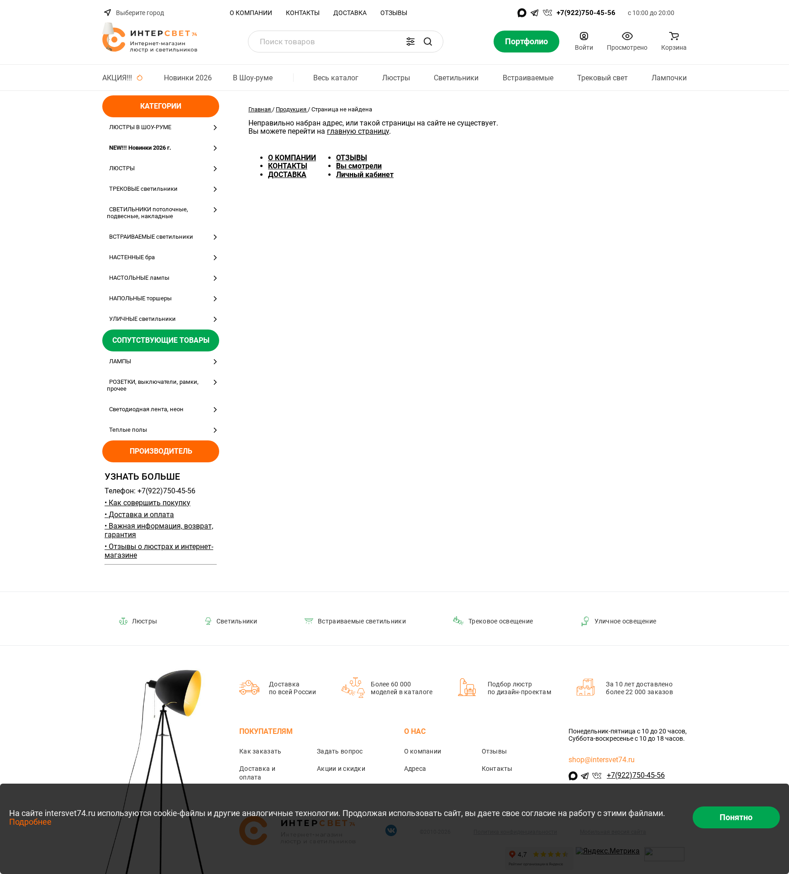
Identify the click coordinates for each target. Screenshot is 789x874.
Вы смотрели (359, 166)
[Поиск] (428, 41)
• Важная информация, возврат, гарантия (159, 530)
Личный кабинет (365, 174)
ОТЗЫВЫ (351, 157)
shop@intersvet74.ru (601, 759)
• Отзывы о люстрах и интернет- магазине (159, 551)
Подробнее (30, 822)
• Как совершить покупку (147, 502)
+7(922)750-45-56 (586, 13)
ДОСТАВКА (287, 174)
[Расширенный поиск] (410, 41)
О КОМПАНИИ (292, 157)
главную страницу (358, 131)
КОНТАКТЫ (287, 166)
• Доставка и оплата (139, 514)
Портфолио (526, 41)
